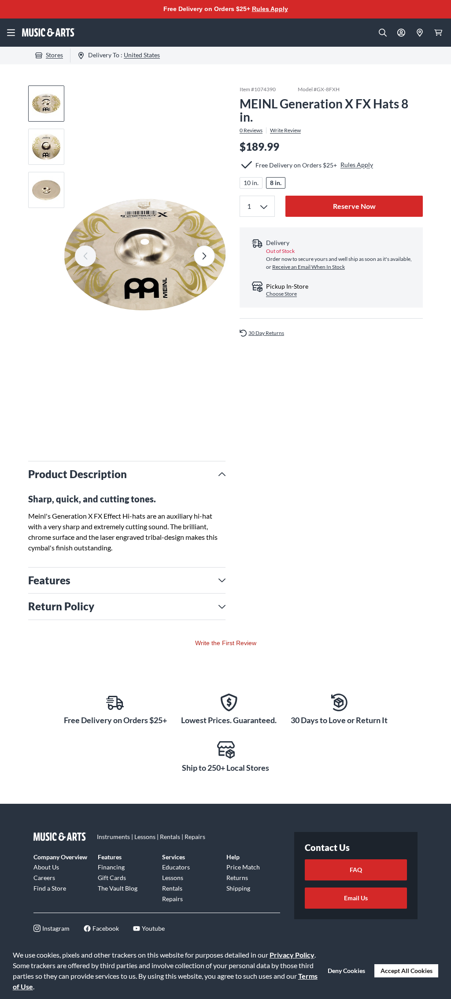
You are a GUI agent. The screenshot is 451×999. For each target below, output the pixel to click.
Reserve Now (354, 206)
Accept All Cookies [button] (407, 970)
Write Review (285, 130)
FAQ (356, 869)
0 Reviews (251, 130)
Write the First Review (225, 642)
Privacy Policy (292, 955)
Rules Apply (270, 8)
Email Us (356, 898)
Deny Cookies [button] (346, 970)
